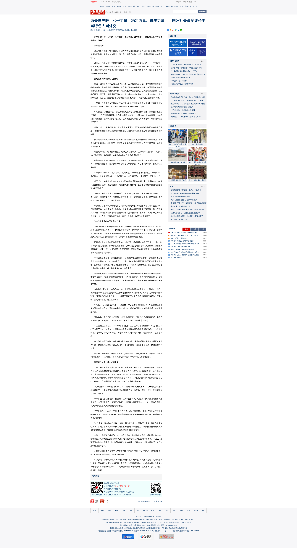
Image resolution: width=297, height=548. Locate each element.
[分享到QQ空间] (171, 30)
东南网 (116, 12)
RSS (195, 2)
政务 (109, 510)
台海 (124, 6)
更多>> (203, 61)
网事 (153, 6)
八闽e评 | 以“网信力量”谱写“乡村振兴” (182, 241)
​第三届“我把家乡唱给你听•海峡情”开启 (185, 193)
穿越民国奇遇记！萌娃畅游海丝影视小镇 (185, 213)
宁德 (186, 6)
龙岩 (181, 6)
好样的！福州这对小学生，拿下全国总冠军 (184, 232)
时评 (113, 6)
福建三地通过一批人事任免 (180, 78)
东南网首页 (93, 2)
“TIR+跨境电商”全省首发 (177, 162)
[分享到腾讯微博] (176, 30)
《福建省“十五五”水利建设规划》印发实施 (186, 65)
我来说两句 (134, 30)
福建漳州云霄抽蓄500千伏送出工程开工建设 (184, 235)
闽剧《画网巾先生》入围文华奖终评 (184, 200)
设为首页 (178, 2)
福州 (157, 6)
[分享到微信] (181, 30)
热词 (102, 510)
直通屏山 (102, 6)
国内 (138, 6)
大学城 (119, 6)
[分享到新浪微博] (173, 30)
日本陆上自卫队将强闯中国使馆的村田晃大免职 (188, 97)
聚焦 (125, 12)
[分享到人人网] (179, 30)
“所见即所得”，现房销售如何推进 (183, 110)
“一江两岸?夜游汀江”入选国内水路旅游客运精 (185, 244)
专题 (148, 6)
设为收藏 (185, 2)
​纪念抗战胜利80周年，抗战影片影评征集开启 (187, 216)
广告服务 (145, 516)
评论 (159, 510)
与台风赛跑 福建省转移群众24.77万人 (184, 71)
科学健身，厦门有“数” (179, 81)
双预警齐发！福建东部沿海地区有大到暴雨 (186, 68)
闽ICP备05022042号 (130, 519)
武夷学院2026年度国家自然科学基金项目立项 (185, 252)
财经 (181, 510)
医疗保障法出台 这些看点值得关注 (183, 113)
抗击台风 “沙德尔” (197, 144)
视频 (152, 510)
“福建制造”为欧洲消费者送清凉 (182, 84)
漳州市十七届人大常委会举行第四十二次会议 (185, 255)
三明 (195, 6)
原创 (94, 510)
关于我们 (139, 516)
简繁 (190, 2)
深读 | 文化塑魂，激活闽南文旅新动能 (182, 249)
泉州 (172, 6)
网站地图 (152, 516)
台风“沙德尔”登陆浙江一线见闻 (182, 107)
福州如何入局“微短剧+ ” (179, 219)
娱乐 (129, 6)
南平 (191, 6)
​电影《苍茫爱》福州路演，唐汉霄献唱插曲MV (187, 210)
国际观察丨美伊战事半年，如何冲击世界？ (186, 117)
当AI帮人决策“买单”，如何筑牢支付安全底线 (187, 100)
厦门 (162, 6)
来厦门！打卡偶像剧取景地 (180, 197)
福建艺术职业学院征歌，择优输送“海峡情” (186, 190)
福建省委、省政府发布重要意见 (180, 246)
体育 (134, 6)
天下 (121, 12)
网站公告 (158, 516)
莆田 (167, 6)
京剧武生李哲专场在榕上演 (180, 206)
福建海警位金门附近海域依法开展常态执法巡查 (188, 74)
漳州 (176, 6)
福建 (108, 6)
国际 (143, 6)
